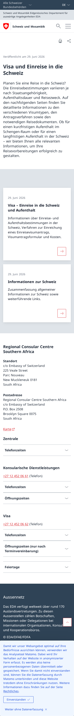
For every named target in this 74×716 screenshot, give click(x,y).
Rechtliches (11, 691)
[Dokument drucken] (60, 41)
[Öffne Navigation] (68, 26)
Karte (7, 429)
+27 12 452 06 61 (15, 476)
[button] (67, 622)
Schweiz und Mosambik (28, 26)
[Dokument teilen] (69, 41)
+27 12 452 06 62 (15, 524)
